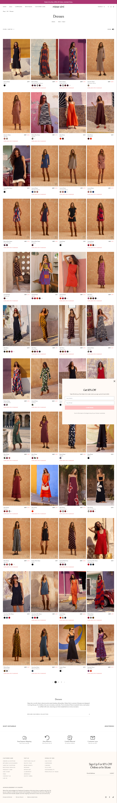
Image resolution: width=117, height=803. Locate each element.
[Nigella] (60, 458)
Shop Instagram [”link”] (9, 726)
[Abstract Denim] (91, 564)
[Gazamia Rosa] (7, 511)
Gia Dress (91, 295)
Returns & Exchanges (10, 763)
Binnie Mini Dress (8, 242)
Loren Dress (62, 614)
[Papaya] (91, 245)
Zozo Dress (62, 135)
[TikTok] (113, 797)
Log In (5, 778)
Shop (4, 6)
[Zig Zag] (4, 139)
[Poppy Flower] (88, 564)
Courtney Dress (35, 668)
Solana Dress (91, 348)
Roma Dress (62, 455)
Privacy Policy (20, 797)
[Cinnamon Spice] (88, 85)
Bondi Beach (28, 765)
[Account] (111, 6)
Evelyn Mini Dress (36, 561)
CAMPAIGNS (18, 6)
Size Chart (6, 771)
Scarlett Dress (91, 668)
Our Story (48, 761)
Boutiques (28, 6)
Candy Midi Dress (64, 561)
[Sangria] (4, 511)
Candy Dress (91, 242)
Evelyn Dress (63, 668)
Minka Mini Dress (36, 135)
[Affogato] (91, 618)
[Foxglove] (39, 85)
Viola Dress (62, 242)
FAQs (4, 774)
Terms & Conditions (32, 797)
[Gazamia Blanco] (37, 85)
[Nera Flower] (60, 405)
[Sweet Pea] (9, 458)
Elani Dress (6, 455)
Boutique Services (9, 767)
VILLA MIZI (48, 767)
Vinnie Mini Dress (8, 188)
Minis (53, 21)
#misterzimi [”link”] (109, 726)
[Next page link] (64, 682)
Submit (112, 773)
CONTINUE (89, 407)
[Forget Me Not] (35, 85)
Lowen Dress (36, 188)
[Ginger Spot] (91, 298)
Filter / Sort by (8, 29)
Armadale (27, 774)
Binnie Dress (37, 82)
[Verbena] (32, 405)
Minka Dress (91, 614)
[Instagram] (105, 797)
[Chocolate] (63, 139)
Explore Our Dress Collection (37, 714)
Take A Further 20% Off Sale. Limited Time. (58, 2)
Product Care (7, 769)
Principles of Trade (51, 771)
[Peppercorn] (93, 245)
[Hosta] (65, 564)
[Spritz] (60, 139)
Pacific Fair (28, 763)
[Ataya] (32, 298)
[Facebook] (109, 797)
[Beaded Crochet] (32, 192)
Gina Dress (90, 455)
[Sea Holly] (88, 671)
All (7, 11)
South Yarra (28, 776)
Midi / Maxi (61, 21)
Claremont (27, 771)
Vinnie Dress (7, 82)
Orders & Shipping (9, 761)
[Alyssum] (63, 618)
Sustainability (50, 769)
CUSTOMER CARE (40, 6)
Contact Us (7, 776)
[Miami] (65, 618)
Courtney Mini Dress (93, 561)
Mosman (26, 767)
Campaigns (48, 763)
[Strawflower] (88, 245)
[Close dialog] (114, 381)
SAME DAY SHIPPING (9, 765)
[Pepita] (95, 298)
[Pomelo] (32, 139)
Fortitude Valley (29, 761)
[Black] (4, 85)
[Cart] (113, 6)
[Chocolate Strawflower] (32, 85)
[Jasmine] (4, 564)
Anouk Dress (35, 401)
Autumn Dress (92, 82)
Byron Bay (27, 769)
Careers (47, 765)
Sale (10, 6)
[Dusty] (7, 458)
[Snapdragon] (88, 298)
